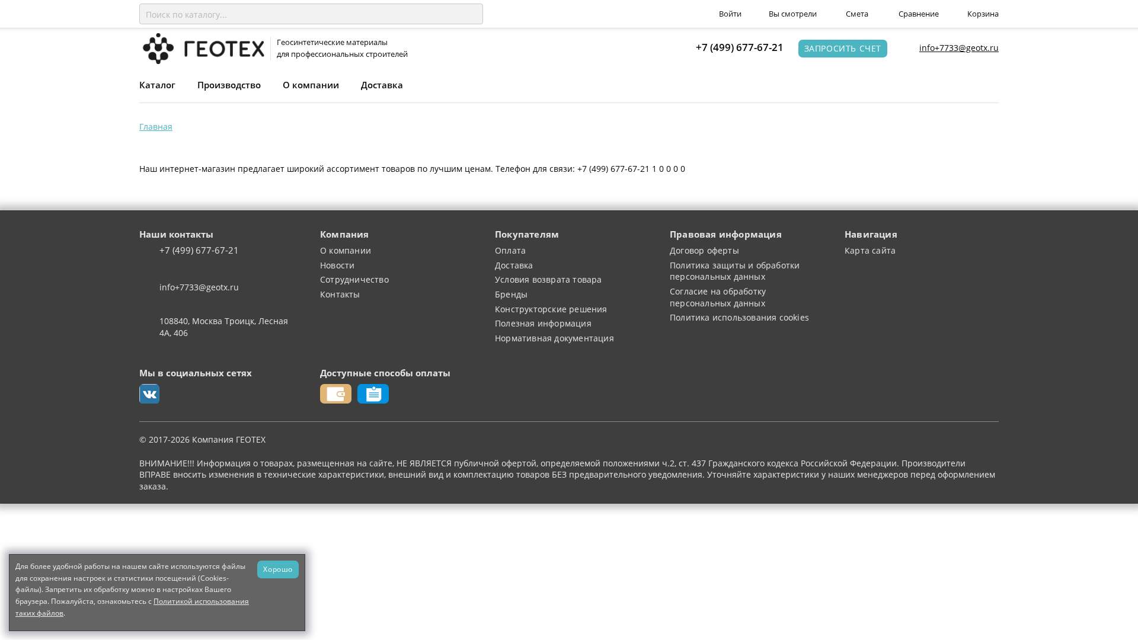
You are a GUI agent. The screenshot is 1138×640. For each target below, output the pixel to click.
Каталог (157, 85)
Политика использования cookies (739, 317)
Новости (337, 265)
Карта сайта (870, 250)
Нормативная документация (554, 338)
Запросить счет (842, 48)
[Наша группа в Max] (149, 394)
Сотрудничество (354, 279)
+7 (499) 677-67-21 (740, 47)
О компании (311, 85)
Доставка (382, 85)
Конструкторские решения (551, 309)
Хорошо (278, 569)
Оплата (510, 250)
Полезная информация (543, 323)
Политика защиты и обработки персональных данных (735, 271)
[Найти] (472, 14)
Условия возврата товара (548, 279)
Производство (229, 85)
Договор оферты (704, 250)
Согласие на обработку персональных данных (718, 297)
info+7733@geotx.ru (959, 47)
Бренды (511, 294)
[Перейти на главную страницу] (201, 47)
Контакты (340, 294)
